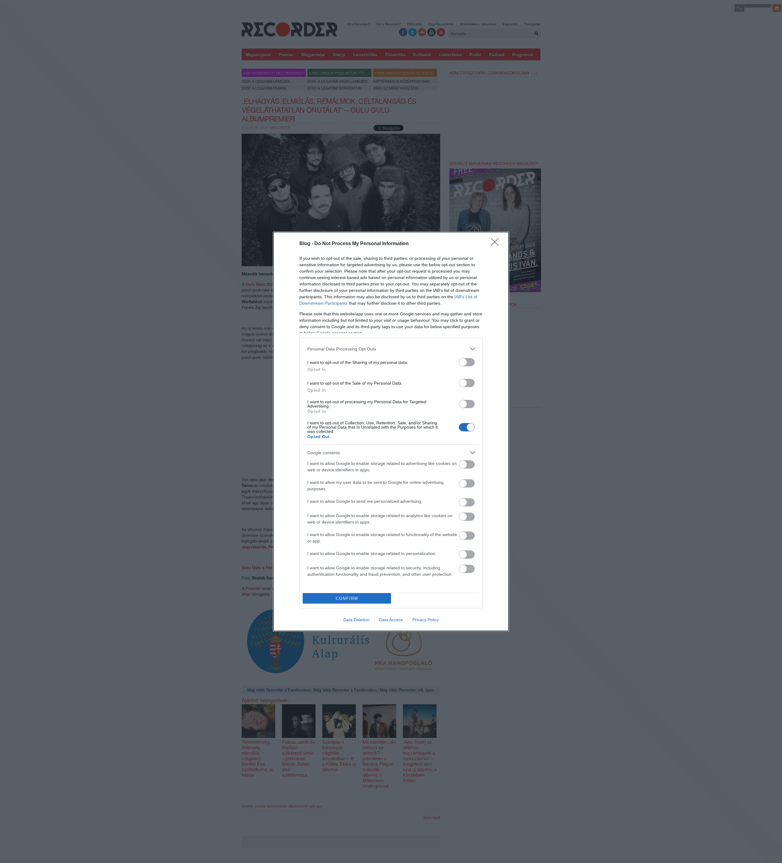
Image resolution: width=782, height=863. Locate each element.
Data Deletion (356, 619)
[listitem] (391, 349)
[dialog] (391, 431)
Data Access (391, 619)
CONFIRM (347, 598)
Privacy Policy (425, 619)
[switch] (467, 362)
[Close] (496, 244)
